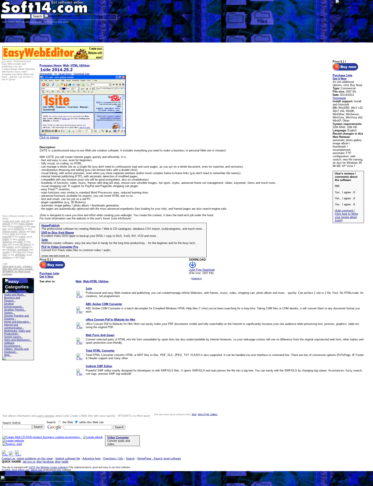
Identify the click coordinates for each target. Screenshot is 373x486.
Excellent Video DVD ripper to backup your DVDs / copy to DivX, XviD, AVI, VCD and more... (99, 235)
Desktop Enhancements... (14, 305)
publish (10, 247)
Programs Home (50, 65)
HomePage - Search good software (159, 458)
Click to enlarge (49, 137)
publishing (19, 229)
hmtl (22, 257)
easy (5, 254)
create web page (11, 221)
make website (26, 223)
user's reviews (45, 415)
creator (21, 239)
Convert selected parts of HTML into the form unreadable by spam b (128, 339)
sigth (12, 234)
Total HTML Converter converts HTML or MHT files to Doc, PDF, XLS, (130, 355)
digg (39, 461)
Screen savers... (13, 336)
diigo (58, 461)
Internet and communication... (14, 326)
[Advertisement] (349, 29)
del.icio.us (29, 461)
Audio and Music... (15, 294)
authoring (7, 242)
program (11, 249)
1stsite (5, 252)
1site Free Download (202, 269)
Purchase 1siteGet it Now (49, 275)
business (19, 226)
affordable (20, 254)
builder (5, 239)
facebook (48, 461)
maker (22, 236)
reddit (65, 461)
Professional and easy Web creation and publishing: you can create (128, 292)
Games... (9, 312)
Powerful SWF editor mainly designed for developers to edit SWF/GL (128, 370)
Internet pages (9, 231)
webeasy (7, 257)
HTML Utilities (80, 65)
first (19, 252)
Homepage (46, 73)
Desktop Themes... (15, 309)
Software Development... (13, 344)
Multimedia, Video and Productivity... (17, 332)
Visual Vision (64, 73)
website (6, 223)
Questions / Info (113, 458)
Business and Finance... (12, 299)
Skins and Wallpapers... (18, 339)
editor (20, 242)
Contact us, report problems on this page (27, 458)
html (33, 231)
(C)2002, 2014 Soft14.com (15, 470)
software (25, 247)
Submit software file (67, 458)
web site (25, 221)
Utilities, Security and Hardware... (16, 351)
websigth (7, 236)
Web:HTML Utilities (96, 281)
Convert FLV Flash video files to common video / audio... (77, 250)
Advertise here (91, 458)
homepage (22, 249)
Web (66, 65)
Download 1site (82, 73)
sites (4, 244)
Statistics (196, 278)
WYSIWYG (25, 244)
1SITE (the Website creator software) (48, 467)
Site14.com (36, 470)
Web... (7, 355)
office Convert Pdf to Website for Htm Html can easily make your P (128, 324)
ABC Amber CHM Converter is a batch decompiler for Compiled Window (130, 308)
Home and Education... (17, 321)
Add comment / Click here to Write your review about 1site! (346, 215)
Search (130, 458)
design (22, 231)
